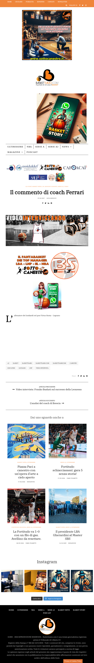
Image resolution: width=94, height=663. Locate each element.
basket (15, 363)
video (66, 186)
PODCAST (32, 152)
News (65, 146)
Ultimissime (15, 146)
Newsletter (62, 2)
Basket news (36, 186)
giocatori (11, 368)
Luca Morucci (51, 198)
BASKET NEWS (64, 610)
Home (9, 2)
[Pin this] (51, 203)
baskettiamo (27, 363)
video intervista (42, 368)
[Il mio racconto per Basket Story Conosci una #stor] (59, 581)
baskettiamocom (59, 363)
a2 (8, 363)
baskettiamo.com (42, 363)
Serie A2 (53, 146)
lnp (30, 368)
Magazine (13, 152)
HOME (11, 610)
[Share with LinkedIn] (48, 203)
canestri (73, 363)
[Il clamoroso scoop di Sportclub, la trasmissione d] (12, 581)
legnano (22, 368)
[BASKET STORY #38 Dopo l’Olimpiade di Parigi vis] (35, 581)
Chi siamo (18, 2)
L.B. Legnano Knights (49, 186)
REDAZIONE (31, 482)
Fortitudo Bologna (19, 527)
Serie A (39, 146)
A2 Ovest (29, 186)
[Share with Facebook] (42, 203)
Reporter (40, 2)
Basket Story (79, 610)
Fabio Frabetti (72, 478)
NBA (29, 146)
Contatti (51, 2)
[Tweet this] (45, 203)
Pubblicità (30, 2)
